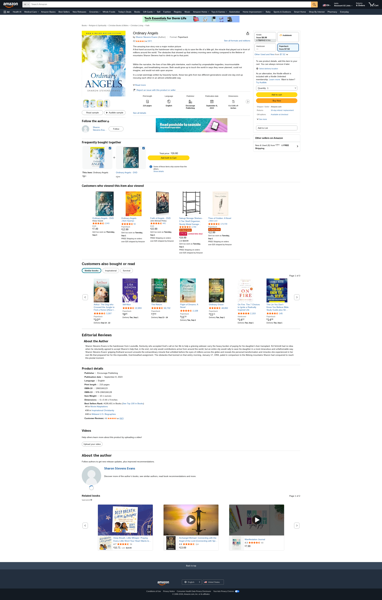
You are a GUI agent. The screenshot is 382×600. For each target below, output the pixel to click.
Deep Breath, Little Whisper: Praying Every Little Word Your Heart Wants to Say (131, 539)
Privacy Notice (169, 591)
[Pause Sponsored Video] (149, 526)
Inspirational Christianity (103, 410)
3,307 (109, 313)
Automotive (234, 12)
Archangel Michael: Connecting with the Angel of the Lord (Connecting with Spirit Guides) (198, 539)
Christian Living (137, 25)
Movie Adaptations (99, 406)
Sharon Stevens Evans (146, 37)
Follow (116, 129)
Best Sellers (64, 12)
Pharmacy (332, 12)
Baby (268, 12)
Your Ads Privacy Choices (223, 591)
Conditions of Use (153, 591)
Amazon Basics (48, 12)
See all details (139, 113)
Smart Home (300, 12)
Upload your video (92, 444)
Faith (147, 25)
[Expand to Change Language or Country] (330, 5)
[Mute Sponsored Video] (149, 532)
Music (187, 12)
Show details (158, 171)
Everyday (344, 12)
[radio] (265, 37)
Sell (158, 12)
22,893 (138, 308)
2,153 (253, 313)
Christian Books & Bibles (118, 25)
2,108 (195, 311)
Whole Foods (109, 12)
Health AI (17, 12)
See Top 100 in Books (133, 403)
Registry (178, 12)
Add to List (263, 128)
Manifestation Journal (255, 539)
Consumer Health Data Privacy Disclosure (194, 591)
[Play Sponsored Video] (191, 520)
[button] (6, 12)
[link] (131, 157)
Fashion (167, 12)
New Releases (79, 12)
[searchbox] (170, 4)
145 (281, 313)
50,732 (167, 308)
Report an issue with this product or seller (156, 90)
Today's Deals (124, 12)
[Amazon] (10, 4)
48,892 (224, 308)
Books (137, 12)
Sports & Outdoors (282, 12)
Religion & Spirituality (97, 25)
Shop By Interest (317, 12)
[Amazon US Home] (163, 583)
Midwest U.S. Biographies (104, 414)
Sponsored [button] (86, 500)
